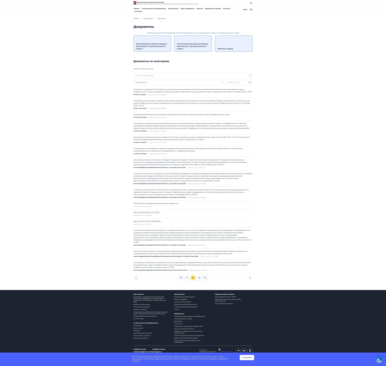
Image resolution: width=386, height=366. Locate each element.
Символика (137, 325)
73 (199, 278)
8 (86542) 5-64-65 (158, 349)
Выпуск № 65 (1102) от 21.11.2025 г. (146, 212)
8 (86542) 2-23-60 (139, 349)
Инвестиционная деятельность (185, 304)
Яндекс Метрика (174, 357)
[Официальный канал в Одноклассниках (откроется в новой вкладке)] (250, 350)
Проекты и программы (182, 302)
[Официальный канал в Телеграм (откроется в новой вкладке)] (238, 350)
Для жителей (138, 294)
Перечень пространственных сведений (189, 335)
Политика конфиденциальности (207, 351)
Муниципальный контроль (184, 329)
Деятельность (173, 8)
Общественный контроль (225, 294)
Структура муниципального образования (189, 316)
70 (181, 278)
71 (187, 278)
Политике (136, 361)
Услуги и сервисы (140, 309)
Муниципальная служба (183, 319)
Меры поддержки (188, 8)
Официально (179, 314)
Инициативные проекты (224, 303)
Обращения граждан (213, 8)
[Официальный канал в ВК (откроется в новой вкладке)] (244, 350)
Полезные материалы (141, 307)
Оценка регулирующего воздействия (188, 326)
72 (193, 278)
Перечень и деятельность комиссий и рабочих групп (188, 332)
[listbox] (179, 82)
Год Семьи (138, 11)
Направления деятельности (184, 297)
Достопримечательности (142, 333)
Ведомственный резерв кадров (186, 338)
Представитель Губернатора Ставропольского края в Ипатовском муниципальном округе (150, 313)
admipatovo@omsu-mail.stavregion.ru (147, 352)
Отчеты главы (138, 319)
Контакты (226, 8)
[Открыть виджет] (379, 359)
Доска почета (138, 328)
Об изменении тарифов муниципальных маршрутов (155, 203)
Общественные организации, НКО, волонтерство (228, 300)
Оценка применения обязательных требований (187, 341)
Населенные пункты (140, 338)
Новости (200, 8)
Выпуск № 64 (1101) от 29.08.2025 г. (147, 221)
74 (205, 278)
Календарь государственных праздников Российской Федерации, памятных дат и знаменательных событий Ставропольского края (149, 299)
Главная (136, 8)
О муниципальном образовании (153, 8)
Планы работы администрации (145, 316)
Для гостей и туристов (141, 335)
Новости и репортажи (141, 304)
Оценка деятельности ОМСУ (225, 297)
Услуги (176, 309)
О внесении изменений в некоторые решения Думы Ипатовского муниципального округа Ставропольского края (181, 114)
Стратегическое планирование (186, 307)
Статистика (178, 324)
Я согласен (247, 357)
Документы (178, 321)
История (136, 330)
